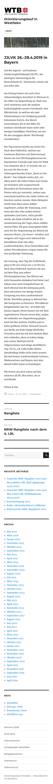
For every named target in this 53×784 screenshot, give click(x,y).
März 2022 (12, 634)
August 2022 (13, 619)
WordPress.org (15, 714)
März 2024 (12, 581)
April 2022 (12, 630)
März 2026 (12, 535)
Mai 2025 (12, 554)
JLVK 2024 (9, 734)
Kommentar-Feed (16, 710)
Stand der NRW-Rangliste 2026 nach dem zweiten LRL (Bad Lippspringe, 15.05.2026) (27, 482)
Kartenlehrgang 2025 (18, 501)
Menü (9, 31)
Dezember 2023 (15, 585)
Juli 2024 (11, 577)
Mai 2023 (12, 600)
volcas (10, 394)
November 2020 (15, 653)
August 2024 (13, 573)
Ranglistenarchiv (13, 754)
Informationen (12, 740)
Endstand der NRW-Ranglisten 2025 (26, 509)
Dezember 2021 (15, 638)
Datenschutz (11, 767)
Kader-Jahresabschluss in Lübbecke (26, 505)
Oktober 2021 (14, 642)
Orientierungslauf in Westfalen (20, 21)
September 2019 (15, 672)
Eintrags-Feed (14, 706)
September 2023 (15, 592)
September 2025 (16, 550)
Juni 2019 (12, 676)
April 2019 (12, 680)
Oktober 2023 (14, 588)
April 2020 (12, 665)
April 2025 (12, 558)
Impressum (10, 760)
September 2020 (16, 661)
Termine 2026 (11, 727)
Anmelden (12, 702)
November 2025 (15, 543)
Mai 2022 (12, 627)
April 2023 (12, 604)
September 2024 (16, 569)
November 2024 (15, 566)
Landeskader (35, 394)
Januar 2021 (13, 646)
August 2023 (13, 596)
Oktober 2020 (14, 657)
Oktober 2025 (14, 547)
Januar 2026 (13, 539)
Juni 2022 (12, 623)
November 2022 (15, 608)
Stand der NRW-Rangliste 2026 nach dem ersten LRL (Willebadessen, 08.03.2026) (27, 494)
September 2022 (16, 615)
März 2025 (12, 562)
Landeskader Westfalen (17, 747)
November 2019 (15, 669)
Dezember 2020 (15, 649)
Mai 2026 (12, 531)
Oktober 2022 (14, 611)
